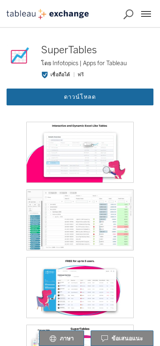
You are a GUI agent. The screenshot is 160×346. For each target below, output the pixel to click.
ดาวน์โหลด (80, 96)
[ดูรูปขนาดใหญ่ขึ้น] (80, 152)
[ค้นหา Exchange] (128, 14)
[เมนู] (146, 14)
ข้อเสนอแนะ (127, 338)
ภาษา (67, 338)
